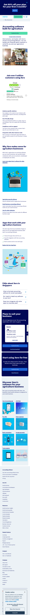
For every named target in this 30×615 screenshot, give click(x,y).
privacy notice (12, 601)
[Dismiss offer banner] (26, 2)
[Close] (24, 592)
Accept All (14, 612)
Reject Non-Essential (15, 609)
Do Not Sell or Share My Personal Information (15, 605)
